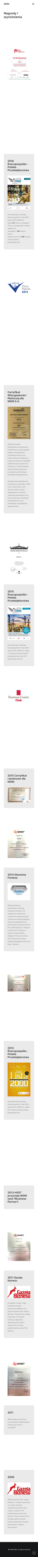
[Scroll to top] (34, 1553)
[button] (33, 4)
